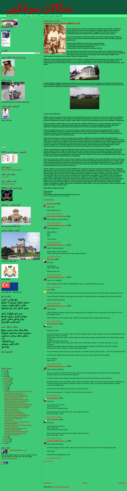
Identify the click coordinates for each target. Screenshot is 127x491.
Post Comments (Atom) (61, 487)
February (7, 440)
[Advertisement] (55, 471)
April (5, 436)
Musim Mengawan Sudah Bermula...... (14, 393)
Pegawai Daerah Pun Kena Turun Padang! (15, 433)
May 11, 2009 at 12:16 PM (54, 363)
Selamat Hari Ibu (8, 420)
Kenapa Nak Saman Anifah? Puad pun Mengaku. (16, 407)
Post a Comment (48, 461)
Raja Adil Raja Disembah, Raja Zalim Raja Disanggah (17, 425)
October (7, 381)
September (8, 383)
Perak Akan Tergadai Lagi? (11, 426)
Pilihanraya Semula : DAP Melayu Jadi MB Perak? (17, 415)
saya (48, 289)
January (7, 441)
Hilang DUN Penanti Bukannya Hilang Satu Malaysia (17, 406)
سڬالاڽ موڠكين (39, 7)
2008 (4, 443)
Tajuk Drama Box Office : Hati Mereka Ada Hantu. (16, 422)
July (6, 386)
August (6, 384)
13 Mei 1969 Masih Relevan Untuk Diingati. (15, 414)
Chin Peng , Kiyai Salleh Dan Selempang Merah (16, 431)
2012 (4, 371)
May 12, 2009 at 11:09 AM (54, 417)
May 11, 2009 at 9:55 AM (53, 321)
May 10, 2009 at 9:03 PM (54, 242)
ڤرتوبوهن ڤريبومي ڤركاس (8, 183)
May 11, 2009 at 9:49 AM (53, 303)
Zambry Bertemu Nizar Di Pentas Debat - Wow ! (16, 399)
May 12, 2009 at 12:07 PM (54, 458)
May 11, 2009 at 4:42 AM (53, 287)
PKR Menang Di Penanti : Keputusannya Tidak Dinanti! (18, 391)
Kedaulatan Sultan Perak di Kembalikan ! (14, 402)
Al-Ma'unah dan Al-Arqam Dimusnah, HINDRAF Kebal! (18, 404)
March (6, 438)
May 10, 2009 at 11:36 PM (54, 274)
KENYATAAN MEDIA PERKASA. (12, 430)
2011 (4, 372)
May (6, 390)
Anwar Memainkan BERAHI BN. (12, 434)
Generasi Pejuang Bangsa (56, 216)
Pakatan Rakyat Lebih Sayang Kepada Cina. (15, 394)
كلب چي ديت (4, 176)
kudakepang (51, 203)
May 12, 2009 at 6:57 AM (54, 395)
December (8, 378)
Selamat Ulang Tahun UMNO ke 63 (13, 418)
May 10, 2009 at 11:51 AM (54, 214)
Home (85, 483)
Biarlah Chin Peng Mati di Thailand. (13, 398)
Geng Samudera (53, 323)
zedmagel (50, 259)
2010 (4, 374)
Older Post (122, 483)
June (6, 388)
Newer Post (47, 483)
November (8, 379)
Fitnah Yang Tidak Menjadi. (11, 409)
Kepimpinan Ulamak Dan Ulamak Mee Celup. (15, 428)
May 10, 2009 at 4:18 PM (54, 223)
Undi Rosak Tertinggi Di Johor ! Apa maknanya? (16, 401)
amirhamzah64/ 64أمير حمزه (57, 225)
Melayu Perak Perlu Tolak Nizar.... (12, 410)
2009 (4, 376)
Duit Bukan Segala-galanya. (11, 423)
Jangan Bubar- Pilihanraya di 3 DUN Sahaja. (15, 417)
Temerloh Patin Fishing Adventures (11, 170)
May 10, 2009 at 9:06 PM (54, 257)
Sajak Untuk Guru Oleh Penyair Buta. (13, 412)
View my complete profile (9, 458)
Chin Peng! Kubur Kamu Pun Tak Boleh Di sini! (16, 396)
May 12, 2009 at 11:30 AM (54, 438)
